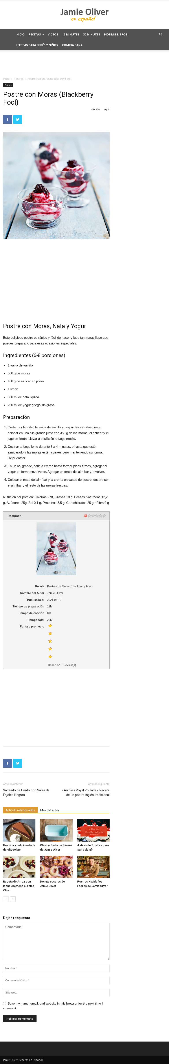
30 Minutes (91, 34)
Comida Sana (72, 45)
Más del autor (49, 810)
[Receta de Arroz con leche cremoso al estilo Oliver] (19, 867)
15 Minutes (70, 34)
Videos (53, 34)
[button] (160, 34)
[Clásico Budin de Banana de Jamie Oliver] (56, 830)
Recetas (35, 34)
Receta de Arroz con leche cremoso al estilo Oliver (18, 886)
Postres (18, 79)
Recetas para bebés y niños (37, 45)
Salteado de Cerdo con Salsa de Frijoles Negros (26, 792)
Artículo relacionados (20, 810)
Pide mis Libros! (116, 34)
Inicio (20, 34)
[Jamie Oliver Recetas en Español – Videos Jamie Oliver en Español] (84, 15)
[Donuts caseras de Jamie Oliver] (56, 867)
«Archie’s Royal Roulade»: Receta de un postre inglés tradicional (86, 792)
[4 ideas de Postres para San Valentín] (93, 830)
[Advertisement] (84, 63)
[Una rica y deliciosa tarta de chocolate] (19, 830)
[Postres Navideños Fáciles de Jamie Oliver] (93, 867)
